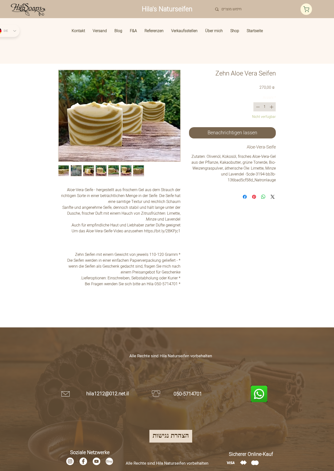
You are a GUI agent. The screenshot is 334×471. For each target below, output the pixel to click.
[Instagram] (70, 461)
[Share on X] (273, 197)
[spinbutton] (265, 107)
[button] (235, 31)
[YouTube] (96, 461)
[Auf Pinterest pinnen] (254, 197)
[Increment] (272, 107)
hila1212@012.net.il (107, 393)
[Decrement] (257, 107)
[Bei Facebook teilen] (245, 197)
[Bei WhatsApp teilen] (263, 197)
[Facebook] (83, 461)
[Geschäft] (306, 9)
